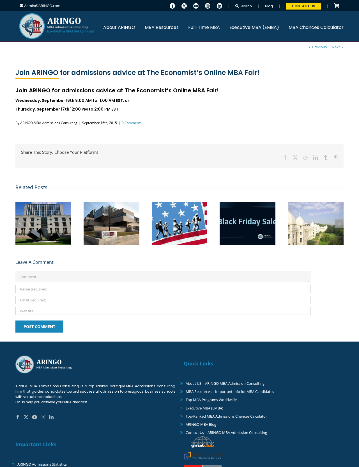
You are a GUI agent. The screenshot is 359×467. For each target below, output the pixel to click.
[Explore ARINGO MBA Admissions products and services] (336, 6)
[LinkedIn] (219, 5)
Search (245, 6)
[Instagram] (207, 5)
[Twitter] (184, 5)
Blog (269, 6)
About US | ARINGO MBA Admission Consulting (225, 383)
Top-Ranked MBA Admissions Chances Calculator (226, 416)
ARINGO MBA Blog (201, 424)
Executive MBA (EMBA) (204, 408)
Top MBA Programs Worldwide (211, 399)
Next (336, 46)
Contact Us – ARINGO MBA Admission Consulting (226, 432)
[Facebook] (172, 5)
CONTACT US (303, 6)
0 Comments (132, 122)
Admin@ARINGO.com (41, 5)
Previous (319, 46)
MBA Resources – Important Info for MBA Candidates (230, 391)
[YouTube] (196, 5)
